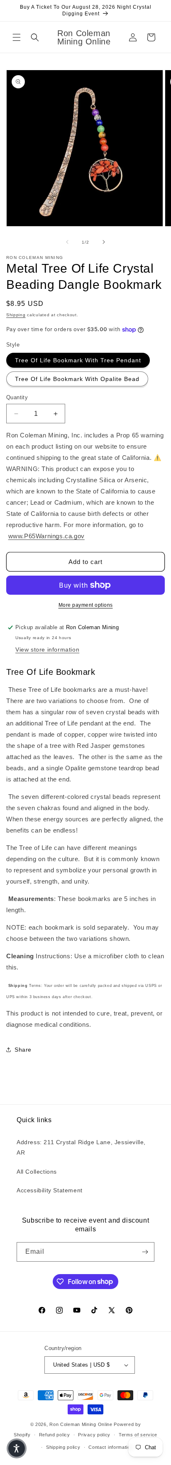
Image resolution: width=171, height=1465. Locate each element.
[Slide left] (67, 242)
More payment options (86, 605)
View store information (47, 649)
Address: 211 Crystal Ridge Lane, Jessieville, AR (81, 1147)
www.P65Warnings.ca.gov (46, 536)
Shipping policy (63, 1447)
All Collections (37, 1171)
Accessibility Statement (50, 1190)
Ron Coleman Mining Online (80, 1424)
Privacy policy (94, 1434)
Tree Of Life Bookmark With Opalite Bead (77, 379)
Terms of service (138, 1434)
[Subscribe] (145, 1252)
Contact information (110, 1447)
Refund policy (54, 1434)
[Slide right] (104, 242)
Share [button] (23, 1049)
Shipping (16, 315)
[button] (16, 37)
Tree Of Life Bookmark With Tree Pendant (78, 360)
